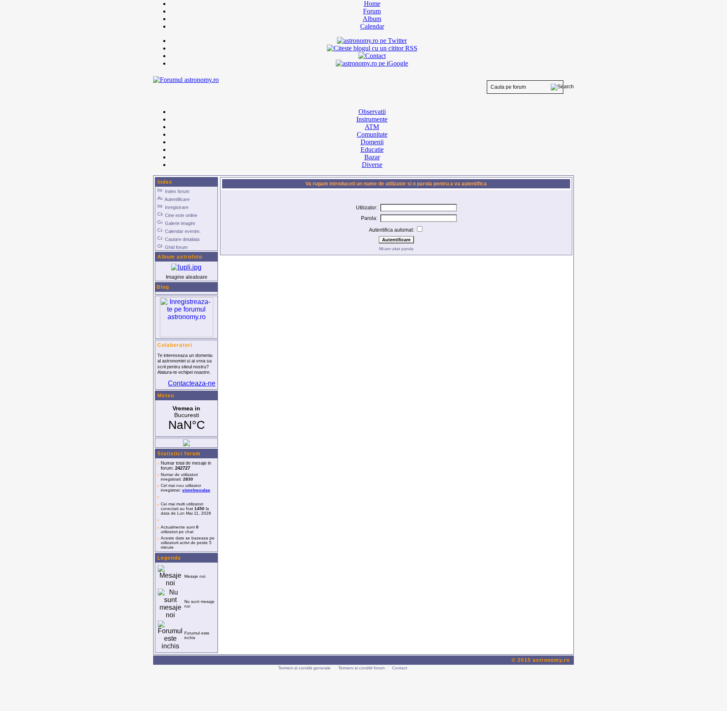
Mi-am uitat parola (396, 248)
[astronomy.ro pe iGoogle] (372, 63)
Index (164, 182)
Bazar (372, 157)
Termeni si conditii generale (304, 668)
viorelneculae (196, 490)
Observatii (372, 111)
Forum (372, 11)
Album (372, 18)
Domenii (372, 141)
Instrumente (371, 119)
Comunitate (372, 134)
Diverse (372, 164)
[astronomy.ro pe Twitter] (372, 40)
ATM (372, 126)
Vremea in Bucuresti (186, 418)
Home (372, 3)
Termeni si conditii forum (361, 668)
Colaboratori (174, 345)
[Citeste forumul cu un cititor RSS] (372, 48)
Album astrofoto (179, 257)
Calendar (372, 26)
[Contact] (372, 55)
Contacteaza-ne (191, 383)
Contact (399, 668)
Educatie (372, 149)
